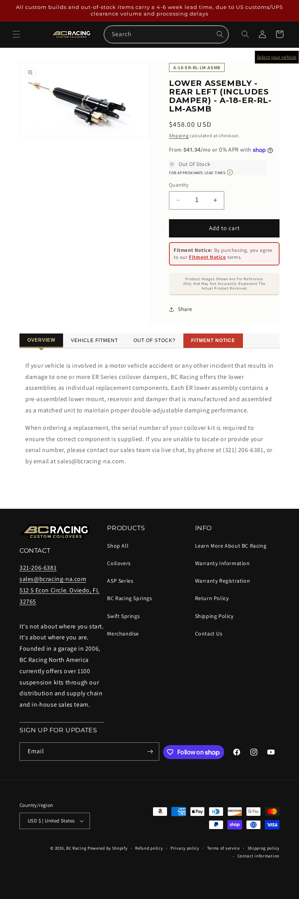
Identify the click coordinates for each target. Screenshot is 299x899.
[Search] (220, 34)
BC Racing (76, 848)
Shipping (179, 135)
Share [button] (185, 308)
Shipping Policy (214, 616)
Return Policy (212, 598)
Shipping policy (264, 848)
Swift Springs (123, 616)
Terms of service (223, 848)
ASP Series (120, 580)
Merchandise (123, 633)
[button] (16, 34)
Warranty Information (222, 563)
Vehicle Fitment (94, 340)
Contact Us (209, 633)
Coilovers (118, 563)
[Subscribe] (150, 751)
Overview (41, 340)
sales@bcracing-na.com (52, 579)
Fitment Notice (207, 257)
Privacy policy (185, 848)
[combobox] (166, 34)
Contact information (258, 856)
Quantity (178, 185)
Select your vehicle (277, 57)
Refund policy (149, 848)
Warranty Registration (222, 580)
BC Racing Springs (129, 598)
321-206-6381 (37, 568)
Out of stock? (155, 340)
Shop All (117, 545)
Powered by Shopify (108, 848)
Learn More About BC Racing (231, 545)
